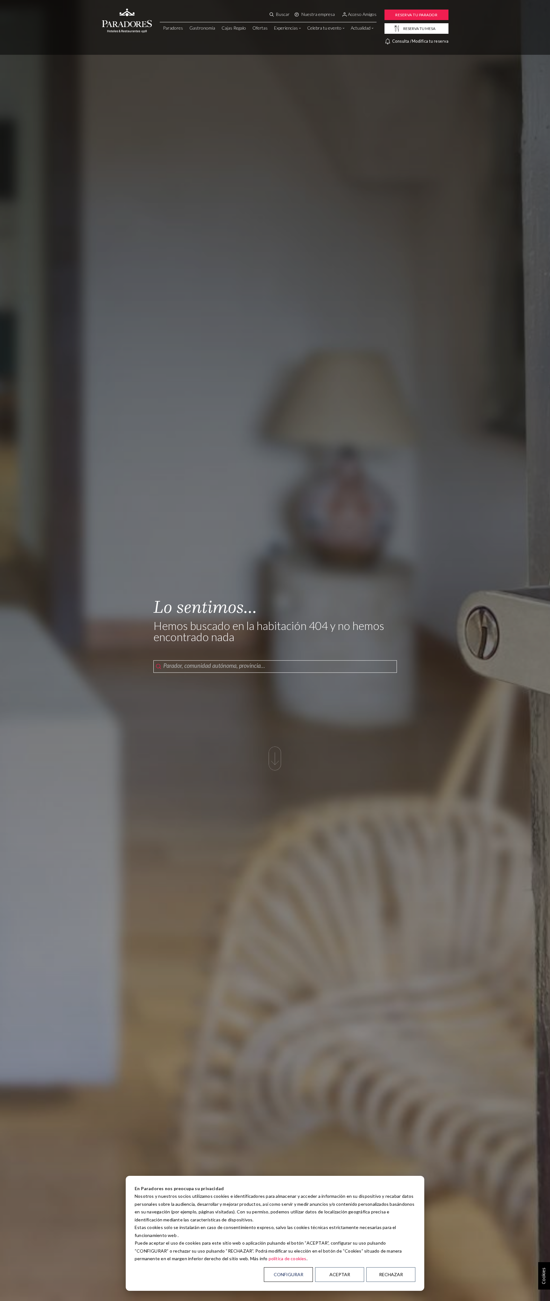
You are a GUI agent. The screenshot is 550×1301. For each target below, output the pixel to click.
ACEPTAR (339, 1274)
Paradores (173, 28)
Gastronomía (202, 28)
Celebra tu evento (324, 28)
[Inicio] (127, 14)
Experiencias (286, 28)
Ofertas (260, 28)
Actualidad (360, 28)
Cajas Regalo (234, 28)
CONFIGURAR (288, 1274)
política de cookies (288, 1258)
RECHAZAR (391, 1274)
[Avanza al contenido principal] (275, 755)
